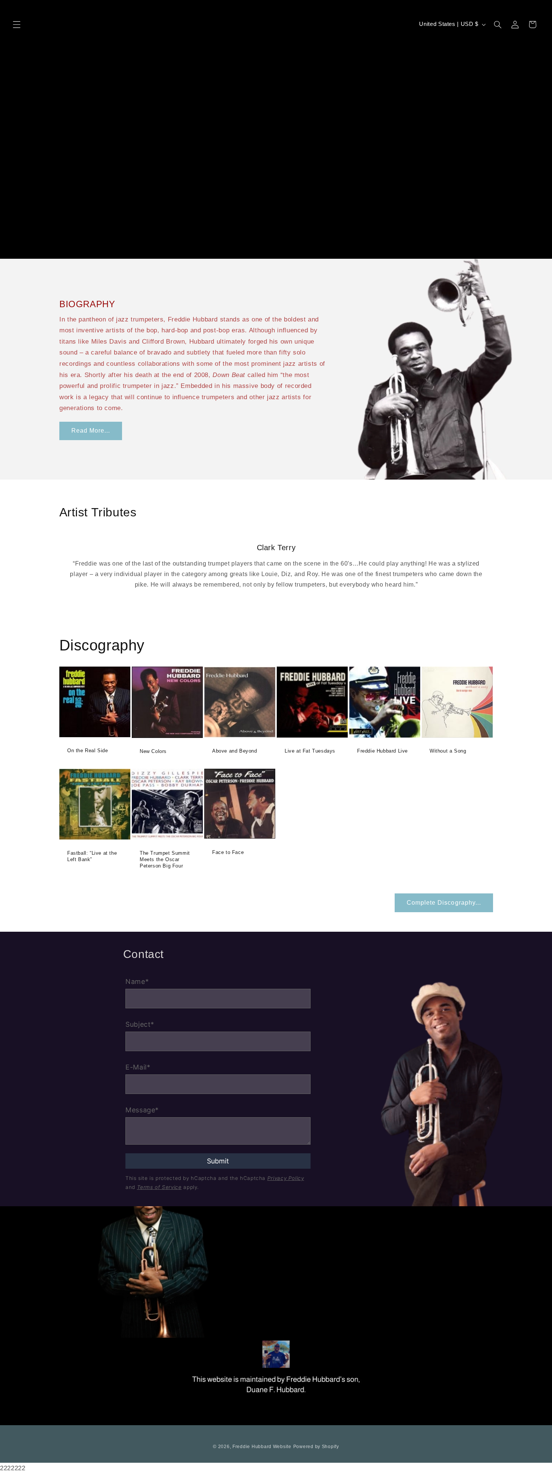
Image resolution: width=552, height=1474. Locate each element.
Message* (142, 1110)
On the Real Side (87, 751)
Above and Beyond (234, 751)
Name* (137, 981)
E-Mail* (137, 1067)
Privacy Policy (285, 1178)
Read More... (90, 430)
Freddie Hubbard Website (261, 1446)
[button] (16, 24)
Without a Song (448, 751)
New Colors (153, 751)
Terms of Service (159, 1187)
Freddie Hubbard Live (382, 751)
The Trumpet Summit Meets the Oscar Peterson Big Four (165, 859)
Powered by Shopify (316, 1446)
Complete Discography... (444, 902)
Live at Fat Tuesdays (310, 751)
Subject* (139, 1024)
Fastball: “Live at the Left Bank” (92, 856)
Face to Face (228, 852)
